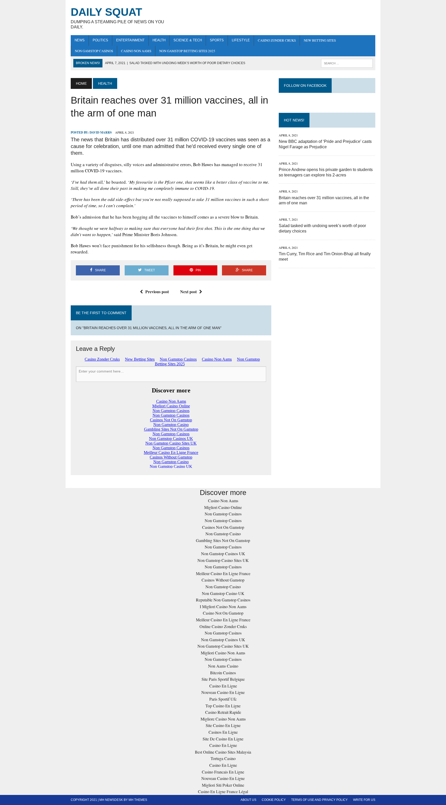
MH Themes (138, 800)
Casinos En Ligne (223, 732)
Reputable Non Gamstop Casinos (223, 599)
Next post (188, 292)
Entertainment (130, 40)
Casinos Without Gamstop (223, 580)
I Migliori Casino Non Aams (223, 606)
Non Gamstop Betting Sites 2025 (187, 51)
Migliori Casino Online (223, 507)
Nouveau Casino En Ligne (223, 692)
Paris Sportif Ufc (223, 699)
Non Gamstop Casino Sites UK (223, 560)
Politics (100, 40)
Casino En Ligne (223, 685)
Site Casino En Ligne (223, 725)
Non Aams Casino (223, 666)
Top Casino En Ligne (223, 705)
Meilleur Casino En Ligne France (223, 573)
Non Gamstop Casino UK (223, 593)
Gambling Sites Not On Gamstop (223, 540)
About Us (248, 800)
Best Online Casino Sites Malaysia (223, 752)
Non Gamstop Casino (223, 533)
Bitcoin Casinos (223, 672)
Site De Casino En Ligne (223, 738)
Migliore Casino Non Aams (223, 719)
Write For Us (364, 800)
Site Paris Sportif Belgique (223, 679)
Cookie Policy (274, 800)
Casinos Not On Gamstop (223, 527)
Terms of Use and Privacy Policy (319, 800)
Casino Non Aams (136, 51)
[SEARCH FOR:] (347, 63)
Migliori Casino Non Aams (223, 652)
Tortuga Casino (223, 758)
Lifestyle (241, 40)
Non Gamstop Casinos (94, 51)
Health (159, 40)
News (80, 40)
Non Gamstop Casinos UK (223, 553)
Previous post (157, 292)
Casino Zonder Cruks (277, 40)
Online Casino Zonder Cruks (223, 626)
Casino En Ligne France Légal (223, 791)
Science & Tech (187, 40)
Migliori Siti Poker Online (223, 785)
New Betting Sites (320, 40)
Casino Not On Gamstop (223, 613)
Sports (217, 40)
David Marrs (101, 132)
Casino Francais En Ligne (223, 772)
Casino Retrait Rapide (223, 712)
